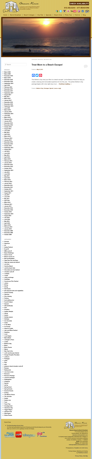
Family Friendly (8, 292)
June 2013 (7, 153)
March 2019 (7, 78)
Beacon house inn (9, 256)
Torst (5, 402)
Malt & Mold (7, 338)
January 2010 (8, 229)
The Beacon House (9, 394)
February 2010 (8, 227)
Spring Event (8, 387)
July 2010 (7, 217)
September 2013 (8, 147)
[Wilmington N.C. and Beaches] (29, 437)
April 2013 (7, 157)
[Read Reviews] (87, 11)
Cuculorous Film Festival (11, 281)
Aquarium (7, 243)
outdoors (6, 357)
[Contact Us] (79, 11)
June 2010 (7, 219)
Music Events (8, 347)
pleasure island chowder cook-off (13, 366)
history (6, 315)
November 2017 (8, 91)
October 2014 (8, 127)
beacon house (8, 255)
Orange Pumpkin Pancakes (11, 355)
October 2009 (8, 234)
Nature (6, 349)
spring (6, 385)
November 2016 (8, 104)
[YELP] (18, 437)
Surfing (6, 392)
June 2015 (7, 115)
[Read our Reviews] (57, 11)
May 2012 (6, 176)
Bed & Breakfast (15, 15)
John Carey (85, 448)
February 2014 (8, 138)
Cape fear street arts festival (12, 262)
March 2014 (7, 136)
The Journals (8, 396)
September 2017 (8, 93)
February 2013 (8, 161)
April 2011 (7, 200)
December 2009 (8, 231)
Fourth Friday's (8, 302)
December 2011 (8, 185)
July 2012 (7, 172)
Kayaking (6, 332)
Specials (48, 15)
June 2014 (7, 130)
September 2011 (8, 191)
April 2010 (7, 223)
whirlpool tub (8, 411)
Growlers (6, 309)
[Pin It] (68, 11)
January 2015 (8, 121)
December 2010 (8, 208)
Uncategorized (8, 406)
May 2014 (6, 132)
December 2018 (8, 79)
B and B (6, 249)
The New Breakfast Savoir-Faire (15, 425)
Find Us (77, 15)
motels (6, 341)
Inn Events (7, 326)
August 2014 (7, 129)
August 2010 (7, 215)
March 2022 (7, 72)
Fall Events (7, 289)
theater (6, 398)
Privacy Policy (78, 456)
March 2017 (7, 98)
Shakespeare (7, 379)
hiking (6, 313)
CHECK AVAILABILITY (79, 3)
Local (5, 334)
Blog (84, 15)
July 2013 (7, 151)
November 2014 (8, 125)
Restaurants (7, 370)
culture (6, 283)
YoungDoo (76, 448)
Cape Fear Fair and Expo (11, 260)
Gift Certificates (8, 306)
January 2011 (8, 206)
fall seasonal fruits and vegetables (13, 290)
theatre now (7, 400)
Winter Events (8, 415)
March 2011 (7, 202)
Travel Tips (7, 404)
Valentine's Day (8, 408)
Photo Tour (68, 15)
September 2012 (8, 170)
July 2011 (7, 195)
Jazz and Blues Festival (10, 330)
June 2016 (7, 108)
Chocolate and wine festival (12, 270)
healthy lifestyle (8, 311)
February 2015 (8, 119)
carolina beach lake (9, 268)
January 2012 (8, 183)
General (6, 304)
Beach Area (58, 15)
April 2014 (7, 134)
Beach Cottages (29, 15)
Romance (7, 374)
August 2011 (7, 193)
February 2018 (8, 87)
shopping (7, 381)
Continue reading (65, 84)
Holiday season (8, 317)
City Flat (40, 15)
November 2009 (8, 232)
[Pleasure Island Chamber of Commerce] (9, 437)
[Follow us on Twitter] (61, 11)
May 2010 (6, 221)
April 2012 (7, 178)
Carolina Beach (8, 266)
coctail (6, 275)
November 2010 (8, 210)
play (5, 364)
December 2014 (8, 123)
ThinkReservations (83, 452)
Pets (5, 362)
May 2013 (6, 155)
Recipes (6, 368)
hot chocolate (8, 321)
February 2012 (8, 181)
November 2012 (8, 166)
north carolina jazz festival (11, 353)
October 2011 (8, 189)
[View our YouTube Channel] (73, 11)
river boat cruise (8, 372)
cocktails (6, 273)
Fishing (6, 298)
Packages (46, 88)
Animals (6, 241)
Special (51, 88)
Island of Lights (8, 328)
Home (5, 15)
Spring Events (8, 389)
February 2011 (8, 204)
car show (6, 264)
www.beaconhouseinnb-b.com (80, 435)
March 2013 (7, 159)
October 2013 (8, 146)
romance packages (9, 377)
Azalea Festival (8, 247)
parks (5, 360)
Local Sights (7, 336)
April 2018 (7, 85)
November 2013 (8, 144)
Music (6, 345)
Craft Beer (7, 279)
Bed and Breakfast (9, 258)
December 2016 (8, 102)
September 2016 (8, 106)
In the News (7, 324)
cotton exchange (8, 277)
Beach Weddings (9, 253)
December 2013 (8, 142)
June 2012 (7, 174)
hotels (6, 323)
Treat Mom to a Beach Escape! (47, 64)
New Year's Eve (8, 351)
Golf (5, 307)
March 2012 (7, 179)
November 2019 (8, 76)
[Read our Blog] (83, 11)
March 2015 (7, 117)
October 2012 (8, 168)
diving (6, 287)
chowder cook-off (9, 272)
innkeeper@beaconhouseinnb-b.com (78, 444)
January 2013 (8, 162)
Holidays (6, 319)
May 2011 (6, 198)
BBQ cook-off (8, 251)
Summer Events (8, 391)
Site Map (85, 456)
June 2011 (7, 196)
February (6, 294)
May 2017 (6, 96)
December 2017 (8, 89)
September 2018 (8, 83)
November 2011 (8, 187)
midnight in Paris (9, 339)
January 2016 (8, 112)
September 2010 (8, 214)
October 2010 (8, 212)
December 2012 (8, 164)
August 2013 (7, 149)
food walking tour (9, 300)
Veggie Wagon (8, 409)
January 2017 (8, 100)
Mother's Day (39, 88)
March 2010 (7, 225)
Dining (6, 285)
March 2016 (7, 110)
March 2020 (7, 74)
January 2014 (8, 140)
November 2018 (8, 81)
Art (5, 245)
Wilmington (7, 413)
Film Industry (8, 296)
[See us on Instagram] (64, 11)
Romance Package (9, 375)
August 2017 (7, 95)
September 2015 (8, 113)
